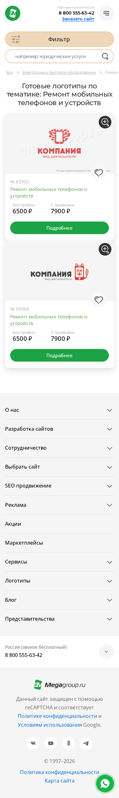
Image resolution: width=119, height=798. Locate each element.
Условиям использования (50, 724)
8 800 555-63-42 (76, 13)
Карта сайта (60, 780)
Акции (13, 523)
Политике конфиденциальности (57, 715)
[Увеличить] (105, 122)
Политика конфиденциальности (59, 772)
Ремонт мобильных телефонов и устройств (48, 192)
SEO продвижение (28, 485)
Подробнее (59, 228)
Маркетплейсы (24, 542)
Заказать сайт (78, 18)
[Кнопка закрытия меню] (114, 5)
